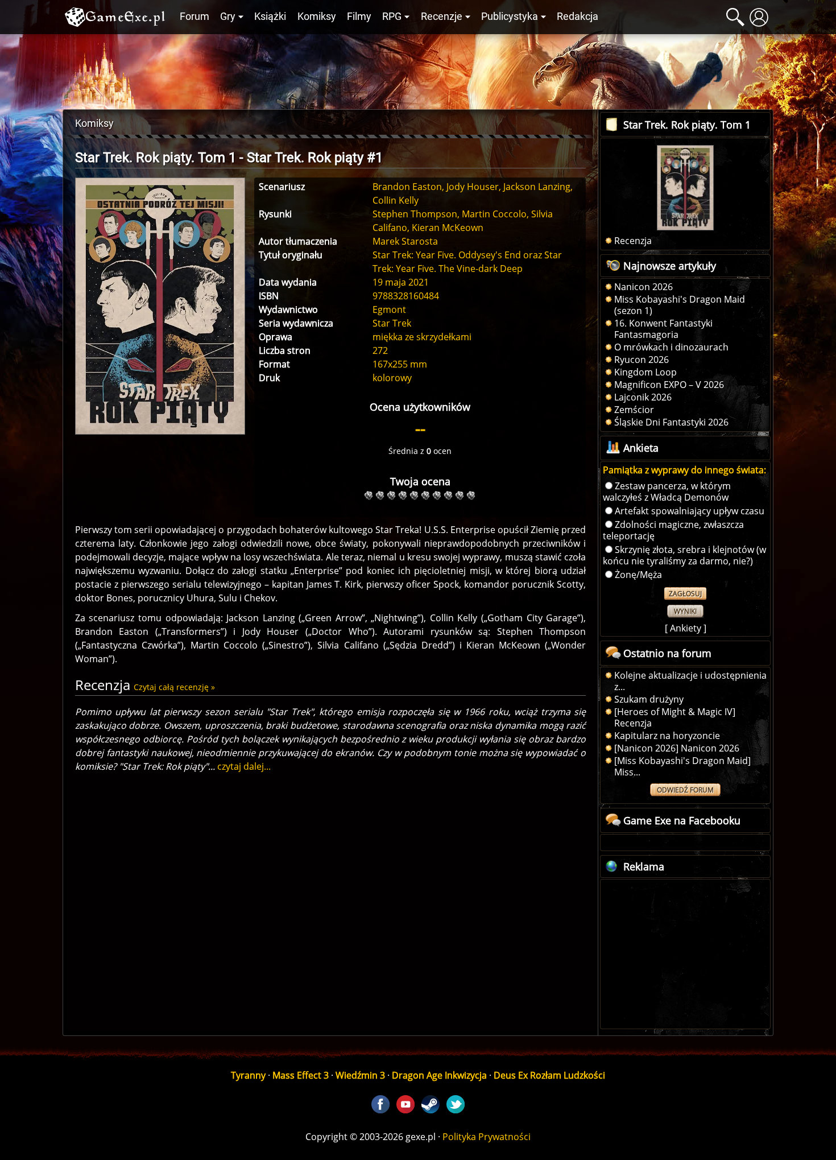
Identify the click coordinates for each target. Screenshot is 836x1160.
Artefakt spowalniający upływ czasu (689, 511)
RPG (392, 16)
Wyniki (685, 611)
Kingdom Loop (645, 372)
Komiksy (316, 16)
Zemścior (634, 409)
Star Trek (392, 323)
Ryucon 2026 (641, 359)
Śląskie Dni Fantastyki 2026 (671, 422)
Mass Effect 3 (300, 1075)
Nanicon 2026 (643, 286)
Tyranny (248, 1075)
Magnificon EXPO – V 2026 (669, 384)
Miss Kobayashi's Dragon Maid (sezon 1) (679, 305)
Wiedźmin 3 (360, 1075)
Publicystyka (509, 16)
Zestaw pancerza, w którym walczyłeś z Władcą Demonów (667, 491)
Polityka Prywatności (486, 1136)
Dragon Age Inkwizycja (439, 1075)
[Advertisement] (418, 68)
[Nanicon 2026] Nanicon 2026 (676, 748)
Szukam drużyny (649, 699)
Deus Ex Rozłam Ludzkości (549, 1075)
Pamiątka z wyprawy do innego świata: (684, 470)
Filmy (359, 16)
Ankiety (685, 628)
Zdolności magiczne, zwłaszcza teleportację (673, 530)
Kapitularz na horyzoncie (667, 735)
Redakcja (577, 16)
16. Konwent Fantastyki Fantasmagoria (663, 329)
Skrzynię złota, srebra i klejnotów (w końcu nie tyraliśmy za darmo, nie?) (684, 555)
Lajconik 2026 (643, 397)
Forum (194, 16)
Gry (227, 16)
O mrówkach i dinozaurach (671, 347)
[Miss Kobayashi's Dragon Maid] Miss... (682, 766)
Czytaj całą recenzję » (174, 687)
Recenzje (441, 16)
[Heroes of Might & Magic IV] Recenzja (674, 717)
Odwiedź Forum (685, 790)
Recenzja (633, 240)
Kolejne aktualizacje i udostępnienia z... (690, 681)
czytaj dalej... (244, 766)
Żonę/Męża (638, 574)
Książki (270, 16)
